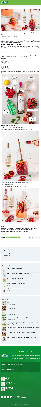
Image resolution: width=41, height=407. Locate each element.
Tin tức (4, 5)
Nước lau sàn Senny (6, 258)
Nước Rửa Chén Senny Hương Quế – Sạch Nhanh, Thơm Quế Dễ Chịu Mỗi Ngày (21, 337)
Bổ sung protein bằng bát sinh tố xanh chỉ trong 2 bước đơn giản (18, 231)
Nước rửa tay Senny (6, 253)
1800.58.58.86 (21, 398)
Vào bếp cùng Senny (10, 5)
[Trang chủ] (1, 5)
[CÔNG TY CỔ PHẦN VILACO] (5, 2)
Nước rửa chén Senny (6, 255)
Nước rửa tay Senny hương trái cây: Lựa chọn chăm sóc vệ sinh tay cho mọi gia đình (23, 327)
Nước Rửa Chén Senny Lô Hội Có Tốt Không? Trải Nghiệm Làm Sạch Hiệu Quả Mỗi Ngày (22, 318)
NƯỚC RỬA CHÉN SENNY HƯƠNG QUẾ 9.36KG (15, 278)
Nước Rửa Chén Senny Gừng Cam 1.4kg (14, 268)
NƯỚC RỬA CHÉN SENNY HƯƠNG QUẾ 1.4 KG (15, 288)
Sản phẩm (4, 250)
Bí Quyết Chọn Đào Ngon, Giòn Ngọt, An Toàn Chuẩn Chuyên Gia (19, 306)
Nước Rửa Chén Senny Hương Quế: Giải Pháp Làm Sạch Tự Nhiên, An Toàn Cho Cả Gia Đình (23, 302)
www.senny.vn (26, 404)
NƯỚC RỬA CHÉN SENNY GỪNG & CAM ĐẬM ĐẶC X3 (16, 283)
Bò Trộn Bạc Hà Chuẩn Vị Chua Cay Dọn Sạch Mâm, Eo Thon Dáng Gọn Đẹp (21, 332)
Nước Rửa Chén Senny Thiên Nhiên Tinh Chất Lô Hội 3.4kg (18, 273)
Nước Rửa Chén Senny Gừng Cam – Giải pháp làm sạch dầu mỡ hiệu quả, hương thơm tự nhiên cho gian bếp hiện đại (23, 323)
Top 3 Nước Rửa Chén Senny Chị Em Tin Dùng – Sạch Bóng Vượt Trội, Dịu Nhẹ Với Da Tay (22, 312)
